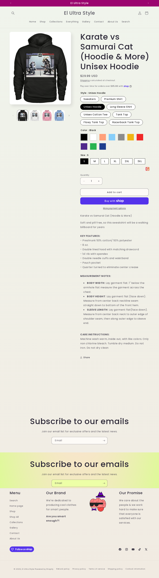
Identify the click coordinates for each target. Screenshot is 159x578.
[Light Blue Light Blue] (112, 137)
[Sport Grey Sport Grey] (121, 137)
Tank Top (122, 114)
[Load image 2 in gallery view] (35, 115)
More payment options (114, 208)
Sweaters (90, 99)
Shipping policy (115, 569)
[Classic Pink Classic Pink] (102, 137)
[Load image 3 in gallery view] (47, 115)
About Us (15, 538)
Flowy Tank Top (94, 122)
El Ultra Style (28, 569)
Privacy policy (79, 569)
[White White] (93, 137)
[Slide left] (13, 115)
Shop (12, 511)
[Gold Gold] (130, 137)
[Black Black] (84, 137)
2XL (127, 161)
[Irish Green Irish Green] (93, 146)
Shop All (14, 516)
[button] (13, 13)
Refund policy (63, 569)
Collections (16, 522)
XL (115, 161)
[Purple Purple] (84, 146)
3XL (140, 161)
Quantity (84, 175)
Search (14, 500)
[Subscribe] (103, 440)
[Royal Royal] (102, 146)
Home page (16, 505)
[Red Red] (140, 137)
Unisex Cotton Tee (95, 114)
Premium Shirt (113, 99)
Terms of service (97, 569)
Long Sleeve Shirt (121, 107)
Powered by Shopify (44, 569)
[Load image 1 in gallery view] (22, 115)
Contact (14, 533)
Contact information (135, 569)
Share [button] (86, 357)
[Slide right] (69, 115)
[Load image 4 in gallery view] (59, 115)
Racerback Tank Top (126, 122)
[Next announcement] (148, 3)
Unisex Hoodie (93, 107)
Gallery (14, 527)
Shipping (85, 80)
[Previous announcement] (10, 3)
